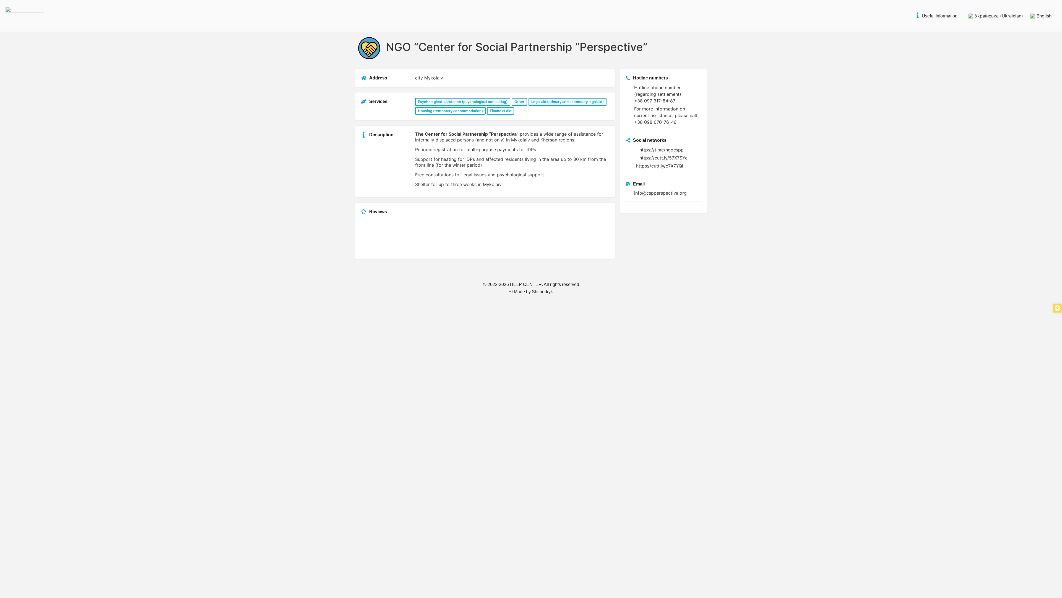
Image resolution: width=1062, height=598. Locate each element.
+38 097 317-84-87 (654, 101)
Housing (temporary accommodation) (450, 111)
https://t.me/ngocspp (661, 150)
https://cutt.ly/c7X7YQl (659, 166)
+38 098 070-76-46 (655, 122)
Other (519, 101)
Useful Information (939, 16)
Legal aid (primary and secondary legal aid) (567, 101)
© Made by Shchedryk (531, 291)
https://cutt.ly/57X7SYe (663, 158)
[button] (1057, 308)
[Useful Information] (917, 15)
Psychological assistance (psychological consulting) (462, 101)
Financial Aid (500, 111)
